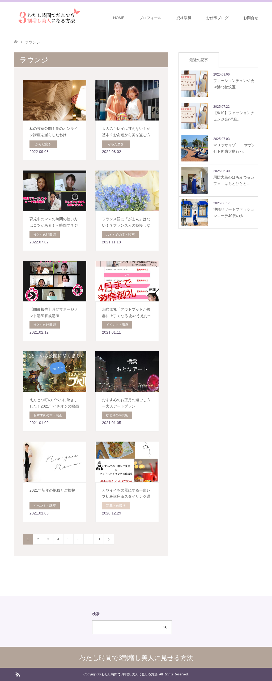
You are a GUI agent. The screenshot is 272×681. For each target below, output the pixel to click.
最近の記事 (198, 60)
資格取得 (183, 18)
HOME (118, 18)
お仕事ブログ (217, 18)
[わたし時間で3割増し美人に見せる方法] (48, 17)
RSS (17, 674)
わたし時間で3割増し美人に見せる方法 (136, 657)
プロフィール (150, 18)
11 (98, 539)
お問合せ (250, 18)
